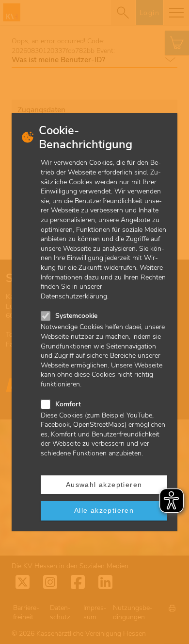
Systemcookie (76, 315)
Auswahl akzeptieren (104, 484)
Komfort (68, 404)
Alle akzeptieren (104, 510)
